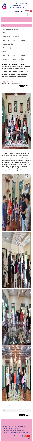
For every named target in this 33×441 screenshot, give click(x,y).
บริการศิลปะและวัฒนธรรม (11, 37)
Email (28, 86)
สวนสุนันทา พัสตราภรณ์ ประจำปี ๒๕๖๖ (14, 59)
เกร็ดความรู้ (7, 48)
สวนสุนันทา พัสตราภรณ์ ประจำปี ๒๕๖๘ (14, 40)
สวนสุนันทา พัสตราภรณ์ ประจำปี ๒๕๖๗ (15, 55)
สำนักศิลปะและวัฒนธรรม (11, 29)
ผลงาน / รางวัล (8, 44)
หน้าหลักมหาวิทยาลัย (17, 11)
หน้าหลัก (4, 65)
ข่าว (4, 25)
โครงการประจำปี (8, 33)
